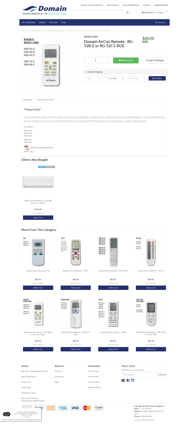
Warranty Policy (94, 387)
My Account (26, 382)
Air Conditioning (28, 22)
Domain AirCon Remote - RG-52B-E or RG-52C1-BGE (87, 30)
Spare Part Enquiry (113, 5)
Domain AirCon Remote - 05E (38, 271)
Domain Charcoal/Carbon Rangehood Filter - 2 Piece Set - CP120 (26, 414)
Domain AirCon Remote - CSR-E (75, 271)
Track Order (26, 387)
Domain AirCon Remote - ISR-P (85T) (113, 271)
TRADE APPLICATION (161, 5)
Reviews (40, 100)
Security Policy (94, 382)
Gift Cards (53, 22)
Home (23, 30)
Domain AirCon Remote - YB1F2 (113, 332)
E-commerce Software (141, 420)
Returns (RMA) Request (131, 5)
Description (28, 100)
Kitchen (42, 22)
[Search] (127, 12)
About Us (58, 371)
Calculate (158, 78)
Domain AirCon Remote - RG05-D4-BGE (75, 333)
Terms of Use (93, 371)
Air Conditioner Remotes (54, 30)
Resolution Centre (28, 393)
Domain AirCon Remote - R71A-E (151, 271)
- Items (153, 12)
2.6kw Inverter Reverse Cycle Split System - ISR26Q (38, 201)
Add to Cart (127, 60)
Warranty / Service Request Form (92, 5)
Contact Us (146, 5)
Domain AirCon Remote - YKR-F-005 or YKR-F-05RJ (150, 333)
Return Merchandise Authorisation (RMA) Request (33, 399)
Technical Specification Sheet (41, 147)
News (57, 382)
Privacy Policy (93, 376)
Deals (63, 22)
